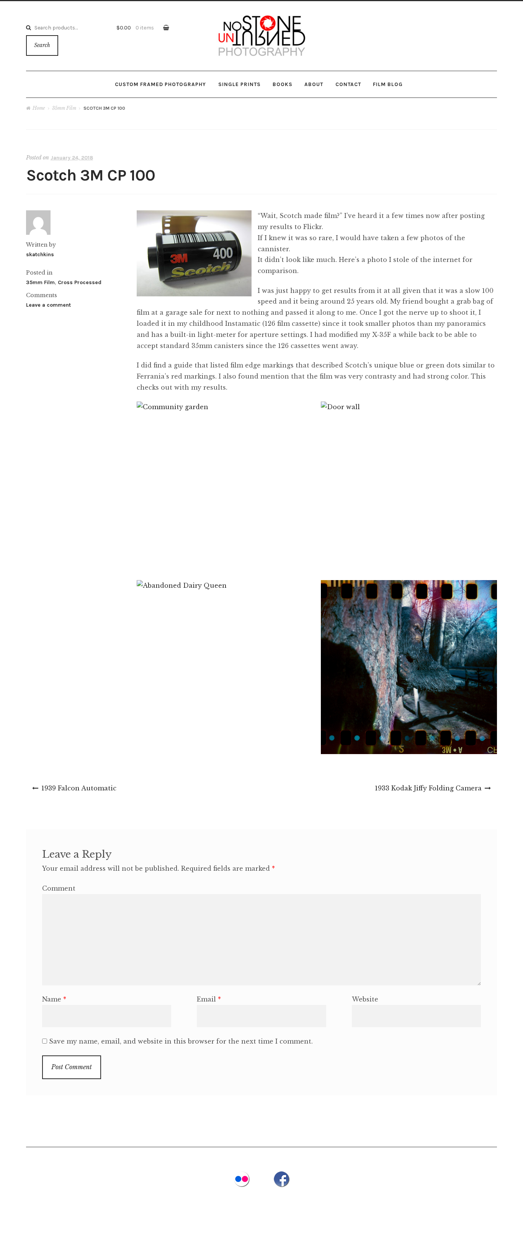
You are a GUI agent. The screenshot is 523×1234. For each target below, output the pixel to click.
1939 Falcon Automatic (78, 788)
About (313, 84)
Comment (58, 888)
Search (42, 45)
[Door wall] (409, 487)
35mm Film (64, 108)
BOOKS (283, 84)
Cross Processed (79, 282)
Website (365, 999)
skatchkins (40, 254)
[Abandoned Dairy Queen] (225, 653)
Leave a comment (48, 305)
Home (39, 108)
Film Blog (388, 84)
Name (54, 999)
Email (209, 999)
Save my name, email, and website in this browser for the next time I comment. (181, 1041)
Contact (348, 84)
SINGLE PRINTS (239, 84)
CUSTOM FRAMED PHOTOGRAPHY (160, 84)
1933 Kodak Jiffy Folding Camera (428, 788)
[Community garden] (225, 483)
